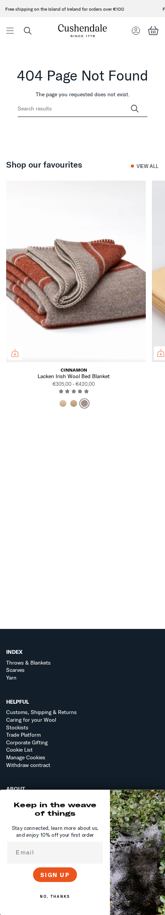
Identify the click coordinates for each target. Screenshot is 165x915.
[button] (27, 30)
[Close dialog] (157, 797)
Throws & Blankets (28, 662)
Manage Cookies (25, 757)
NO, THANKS (55, 896)
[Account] (135, 30)
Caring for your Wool (31, 719)
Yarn (11, 677)
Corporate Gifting (27, 742)
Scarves (15, 670)
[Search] (134, 108)
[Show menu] (10, 30)
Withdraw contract (28, 765)
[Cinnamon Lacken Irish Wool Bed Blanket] (76, 271)
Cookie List (19, 749)
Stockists (17, 727)
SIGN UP (55, 874)
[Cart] (153, 30)
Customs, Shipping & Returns (41, 712)
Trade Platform (23, 734)
